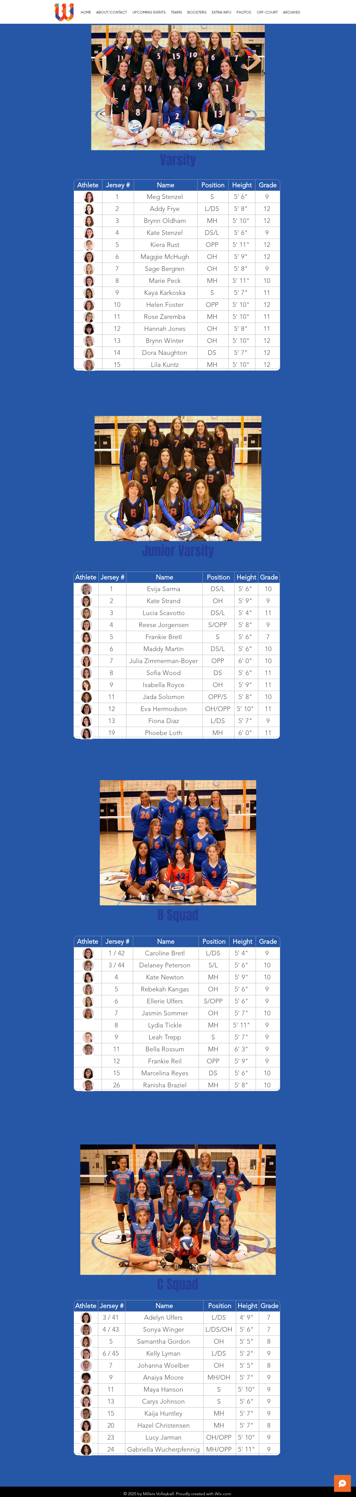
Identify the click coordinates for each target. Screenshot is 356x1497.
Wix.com (223, 1493)
